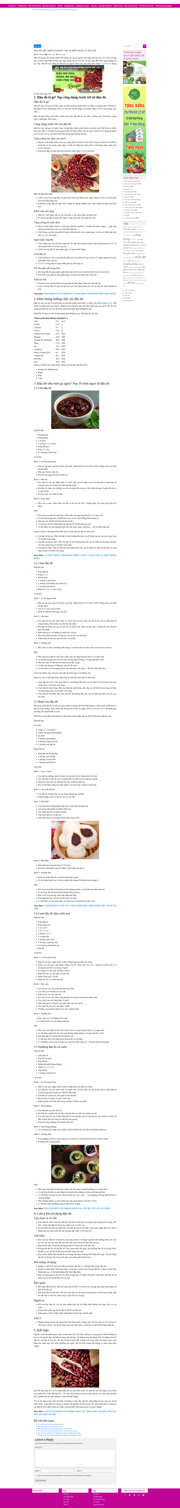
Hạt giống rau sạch (82, 6)
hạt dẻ (140, 245)
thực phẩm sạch (98, 1504)
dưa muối (137, 239)
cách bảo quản (129, 229)
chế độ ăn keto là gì (138, 227)
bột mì (45, 730)
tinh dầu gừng (137, 272)
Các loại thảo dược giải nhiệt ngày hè (50, 1424)
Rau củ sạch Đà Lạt (131, 6)
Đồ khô (60, 6)
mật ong (125, 261)
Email (79, 1471)
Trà (125, 215)
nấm (129, 261)
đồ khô (131, 282)
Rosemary (130, 267)
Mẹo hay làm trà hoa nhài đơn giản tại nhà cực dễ (55, 1428)
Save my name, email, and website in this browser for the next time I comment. (64, 1475)
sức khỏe (96, 1502)
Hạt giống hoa (69, 6)
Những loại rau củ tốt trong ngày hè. (50, 1426)
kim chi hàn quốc (131, 251)
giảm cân (136, 242)
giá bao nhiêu (129, 300)
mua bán (96, 1494)
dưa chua (132, 239)
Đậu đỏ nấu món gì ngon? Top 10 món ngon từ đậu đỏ (59, 10)
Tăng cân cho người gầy (134, 280)
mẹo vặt (66, 1502)
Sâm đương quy (137, 267)
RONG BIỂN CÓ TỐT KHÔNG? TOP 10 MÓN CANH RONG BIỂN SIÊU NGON (80, 294)
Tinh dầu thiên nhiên (146, 6)
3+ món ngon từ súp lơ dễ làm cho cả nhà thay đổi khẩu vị (58, 1431)
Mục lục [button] (37, 46)
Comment (39, 1447)
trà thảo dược (136, 275)
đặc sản (127, 295)
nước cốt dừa (49, 1067)
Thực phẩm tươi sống (131, 207)
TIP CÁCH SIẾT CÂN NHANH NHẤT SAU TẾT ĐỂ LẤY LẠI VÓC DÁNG (77, 1208)
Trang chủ (12, 6)
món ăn (140, 257)
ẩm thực (109, 303)
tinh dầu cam (130, 272)
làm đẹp (131, 253)
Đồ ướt (126, 189)
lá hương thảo (138, 253)
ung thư (45, 235)
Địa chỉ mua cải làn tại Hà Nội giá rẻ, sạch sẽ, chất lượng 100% (59, 1433)
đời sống (127, 298)
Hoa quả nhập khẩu (105, 6)
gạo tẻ (45, 575)
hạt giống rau (135, 248)
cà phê (48, 444)
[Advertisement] (90, 27)
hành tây (45, 931)
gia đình (66, 1494)
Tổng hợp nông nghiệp (163, 6)
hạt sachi (141, 248)
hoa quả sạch (132, 245)
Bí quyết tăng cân (127, 227)
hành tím (48, 589)
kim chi (125, 251)
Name (37, 1471)
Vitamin (41, 263)
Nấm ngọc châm (136, 261)
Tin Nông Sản (22, 6)
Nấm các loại (118, 6)
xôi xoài (125, 283)
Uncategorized (129, 218)
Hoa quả (94, 6)
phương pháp (130, 263)
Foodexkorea (105, 63)
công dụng (128, 293)
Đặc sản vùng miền (49, 6)
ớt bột (136, 283)
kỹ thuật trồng (68, 1496)
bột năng (46, 449)
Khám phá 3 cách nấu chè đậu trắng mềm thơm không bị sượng (60, 1435)
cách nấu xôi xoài (129, 235)
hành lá (48, 934)
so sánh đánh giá (99, 1499)
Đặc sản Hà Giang (34, 6)
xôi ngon (143, 280)
